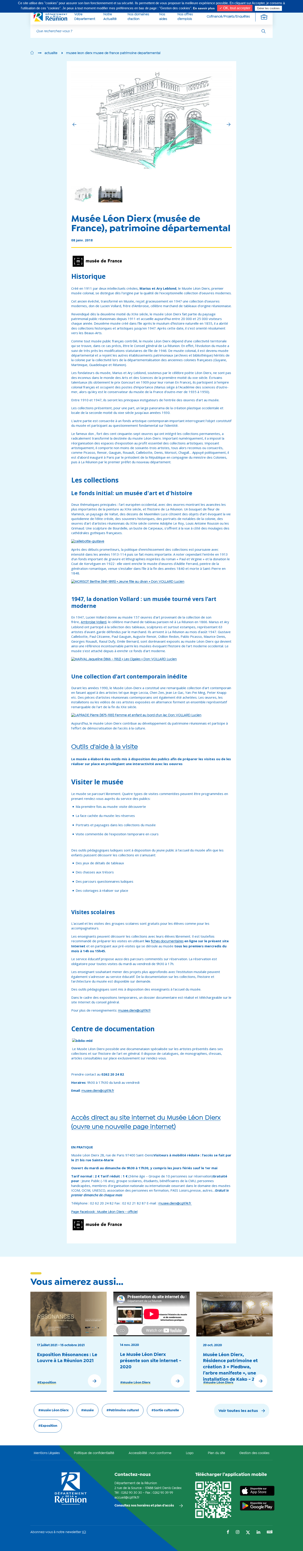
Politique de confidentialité (94, 1453)
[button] (228, 124)
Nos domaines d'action (138, 16)
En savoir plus (204, 8)
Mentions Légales (47, 1453)
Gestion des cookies (254, 1453)
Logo (189, 1453)
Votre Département (84, 16)
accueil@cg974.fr (126, 1497)
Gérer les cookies (268, 8)
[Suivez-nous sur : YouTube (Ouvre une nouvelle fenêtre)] (270, 1532)
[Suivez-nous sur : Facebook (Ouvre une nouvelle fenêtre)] (228, 1532)
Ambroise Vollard (93, 622)
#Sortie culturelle (165, 1410)
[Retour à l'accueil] (32, 53)
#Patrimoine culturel (122, 1410)
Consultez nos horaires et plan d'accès (144, 1505)
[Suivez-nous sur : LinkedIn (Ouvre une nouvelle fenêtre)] (258, 1532)
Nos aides (163, 16)
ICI (84, 1532)
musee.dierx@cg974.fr (134, 1010)
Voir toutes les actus (238, 1411)
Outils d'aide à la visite (104, 747)
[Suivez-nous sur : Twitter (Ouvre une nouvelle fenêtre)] (248, 1532)
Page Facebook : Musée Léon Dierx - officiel (104, 1212)
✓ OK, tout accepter (234, 8)
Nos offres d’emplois (185, 16)
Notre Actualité (110, 16)
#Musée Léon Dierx (135, 1382)
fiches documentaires (167, 941)
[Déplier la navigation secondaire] (264, 16)
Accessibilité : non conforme (150, 1453)
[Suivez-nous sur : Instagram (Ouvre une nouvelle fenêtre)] (237, 1532)
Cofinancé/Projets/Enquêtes (228, 16)
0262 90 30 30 (131, 1492)
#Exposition (46, 1382)
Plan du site (216, 1453)
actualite (51, 53)
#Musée (87, 1410)
